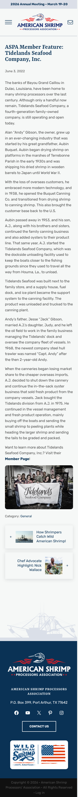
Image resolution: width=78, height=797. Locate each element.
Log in (40, 793)
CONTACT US (39, 726)
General (26, 516)
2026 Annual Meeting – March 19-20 (39, 4)
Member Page (17, 459)
